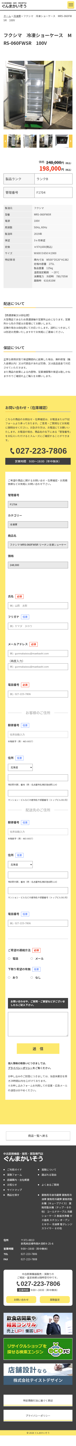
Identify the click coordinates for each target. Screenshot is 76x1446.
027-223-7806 (41, 450)
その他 (58, 1228)
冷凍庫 (55, 1224)
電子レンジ (66, 1224)
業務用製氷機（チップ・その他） (56, 1207)
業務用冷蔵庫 (54, 1199)
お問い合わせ (21, 1299)
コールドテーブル (57, 1211)
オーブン (65, 1220)
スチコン (54, 1220)
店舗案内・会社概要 (18, 1179)
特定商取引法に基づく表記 (38, 1400)
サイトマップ (14, 1189)
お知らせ (12, 1184)
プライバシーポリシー (20, 1068)
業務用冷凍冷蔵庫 (51, 1195)
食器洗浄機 (63, 1216)
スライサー (48, 1228)
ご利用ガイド (14, 1169)
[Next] (70, 141)
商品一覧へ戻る (38, 1135)
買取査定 (55, 1299)
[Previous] (5, 141)
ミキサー (46, 1224)
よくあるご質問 (50, 1184)
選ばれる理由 (49, 1174)
